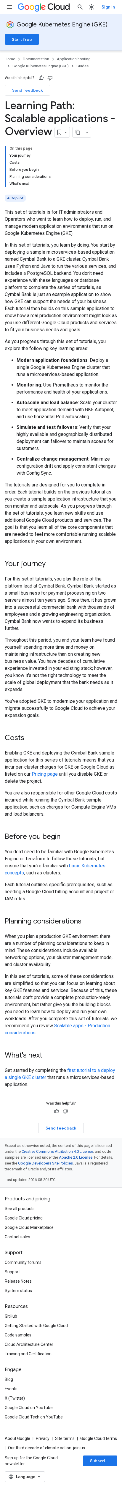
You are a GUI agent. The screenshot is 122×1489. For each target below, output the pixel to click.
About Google (17, 1438)
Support (12, 1271)
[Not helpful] (50, 77)
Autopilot (15, 198)
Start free (22, 39)
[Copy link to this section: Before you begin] (66, 837)
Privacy (42, 1438)
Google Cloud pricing (24, 1218)
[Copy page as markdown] (78, 132)
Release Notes (18, 1281)
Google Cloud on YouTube (29, 1407)
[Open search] (80, 7)
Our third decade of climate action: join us (46, 1447)
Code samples (18, 1335)
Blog (9, 1379)
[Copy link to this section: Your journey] (51, 564)
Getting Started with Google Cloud (36, 1325)
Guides (82, 66)
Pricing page (45, 774)
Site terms (65, 1438)
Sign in (108, 7)
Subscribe (100, 1460)
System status (18, 1290)
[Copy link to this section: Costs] (30, 738)
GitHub (11, 1316)
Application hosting (74, 59)
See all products (20, 1208)
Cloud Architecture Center (29, 1344)
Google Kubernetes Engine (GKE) (62, 24)
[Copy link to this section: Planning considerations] (87, 921)
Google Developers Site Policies (45, 1163)
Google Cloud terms (98, 1438)
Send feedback (27, 90)
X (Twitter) (15, 1398)
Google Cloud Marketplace (29, 1227)
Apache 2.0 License (75, 1157)
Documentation (36, 59)
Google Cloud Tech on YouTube (34, 1417)
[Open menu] (9, 7)
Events (11, 1388)
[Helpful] (41, 77)
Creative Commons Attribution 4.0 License (57, 1151)
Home (10, 59)
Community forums (23, 1262)
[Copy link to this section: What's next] (48, 1055)
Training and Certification (28, 1353)
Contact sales (17, 1236)
